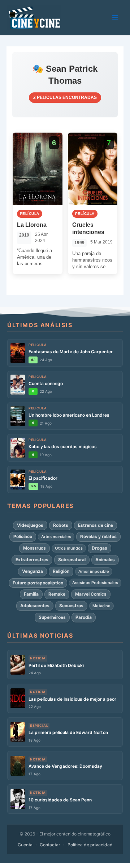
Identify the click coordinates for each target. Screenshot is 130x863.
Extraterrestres (32, 559)
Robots (60, 525)
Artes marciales (56, 536)
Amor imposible (93, 571)
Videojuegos (30, 525)
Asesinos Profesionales (95, 582)
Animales (105, 559)
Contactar (50, 844)
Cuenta (25, 844)
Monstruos (34, 548)
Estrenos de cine (95, 525)
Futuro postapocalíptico (38, 582)
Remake (56, 594)
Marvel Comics (91, 594)
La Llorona (32, 225)
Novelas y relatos (98, 536)
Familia (31, 594)
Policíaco (22, 536)
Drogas (99, 548)
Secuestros (71, 605)
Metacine (101, 605)
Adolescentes (34, 605)
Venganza (32, 571)
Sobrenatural (72, 559)
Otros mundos (69, 548)
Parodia (83, 617)
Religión (61, 571)
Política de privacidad (90, 844)
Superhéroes (52, 617)
